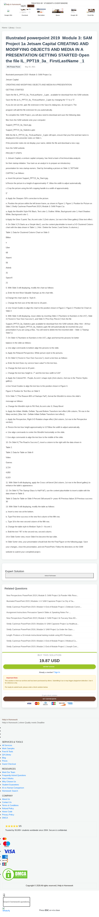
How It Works (8, 778)
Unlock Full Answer (50, 575)
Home (4, 28)
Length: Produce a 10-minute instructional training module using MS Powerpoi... (39, 635)
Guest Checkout (9, 764)
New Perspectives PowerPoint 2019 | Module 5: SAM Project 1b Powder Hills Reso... (42, 595)
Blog (4, 758)
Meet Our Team (8, 772)
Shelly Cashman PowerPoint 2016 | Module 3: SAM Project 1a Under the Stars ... (40, 629)
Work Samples (8, 748)
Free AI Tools (7, 751)
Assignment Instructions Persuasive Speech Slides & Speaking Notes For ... (38, 612)
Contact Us (7, 802)
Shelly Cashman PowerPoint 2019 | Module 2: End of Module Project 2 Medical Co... (41, 641)
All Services (7, 745)
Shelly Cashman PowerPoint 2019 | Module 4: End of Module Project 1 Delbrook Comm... (44, 607)
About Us (6, 799)
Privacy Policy (8, 815)
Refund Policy (8, 808)
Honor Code (7, 811)
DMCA (5, 818)
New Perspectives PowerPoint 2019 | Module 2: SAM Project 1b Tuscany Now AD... (41, 618)
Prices (4, 761)
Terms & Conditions (10, 805)
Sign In (57, 672)
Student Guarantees (10, 785)
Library (11, 28)
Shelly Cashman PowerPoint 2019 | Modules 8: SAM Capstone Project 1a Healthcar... (42, 624)
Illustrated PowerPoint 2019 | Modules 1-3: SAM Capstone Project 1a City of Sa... (40, 601)
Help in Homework (10, 719)
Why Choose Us (9, 781)
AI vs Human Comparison (13, 788)
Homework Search (10, 791)
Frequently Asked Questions (14, 775)
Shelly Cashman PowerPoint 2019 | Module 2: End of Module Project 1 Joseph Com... (42, 646)
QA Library (6, 755)
